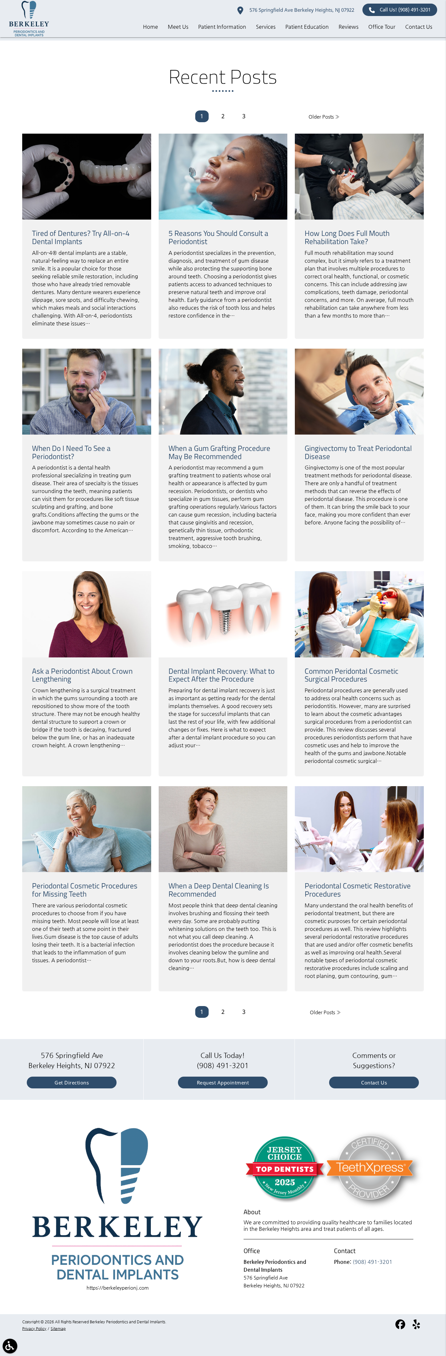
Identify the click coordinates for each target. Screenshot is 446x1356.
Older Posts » (324, 116)
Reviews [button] (348, 27)
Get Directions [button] (72, 1082)
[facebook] (400, 1327)
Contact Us (374, 1082)
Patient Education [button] (307, 27)
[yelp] (416, 1327)
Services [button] (266, 27)
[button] (10, 1346)
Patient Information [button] (222, 27)
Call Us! (405, 9)
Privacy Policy (34, 1328)
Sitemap (58, 1328)
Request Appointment (223, 1082)
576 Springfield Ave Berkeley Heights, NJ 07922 (301, 10)
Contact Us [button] (418, 27)
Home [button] (150, 27)
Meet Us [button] (178, 27)
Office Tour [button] (381, 27)
